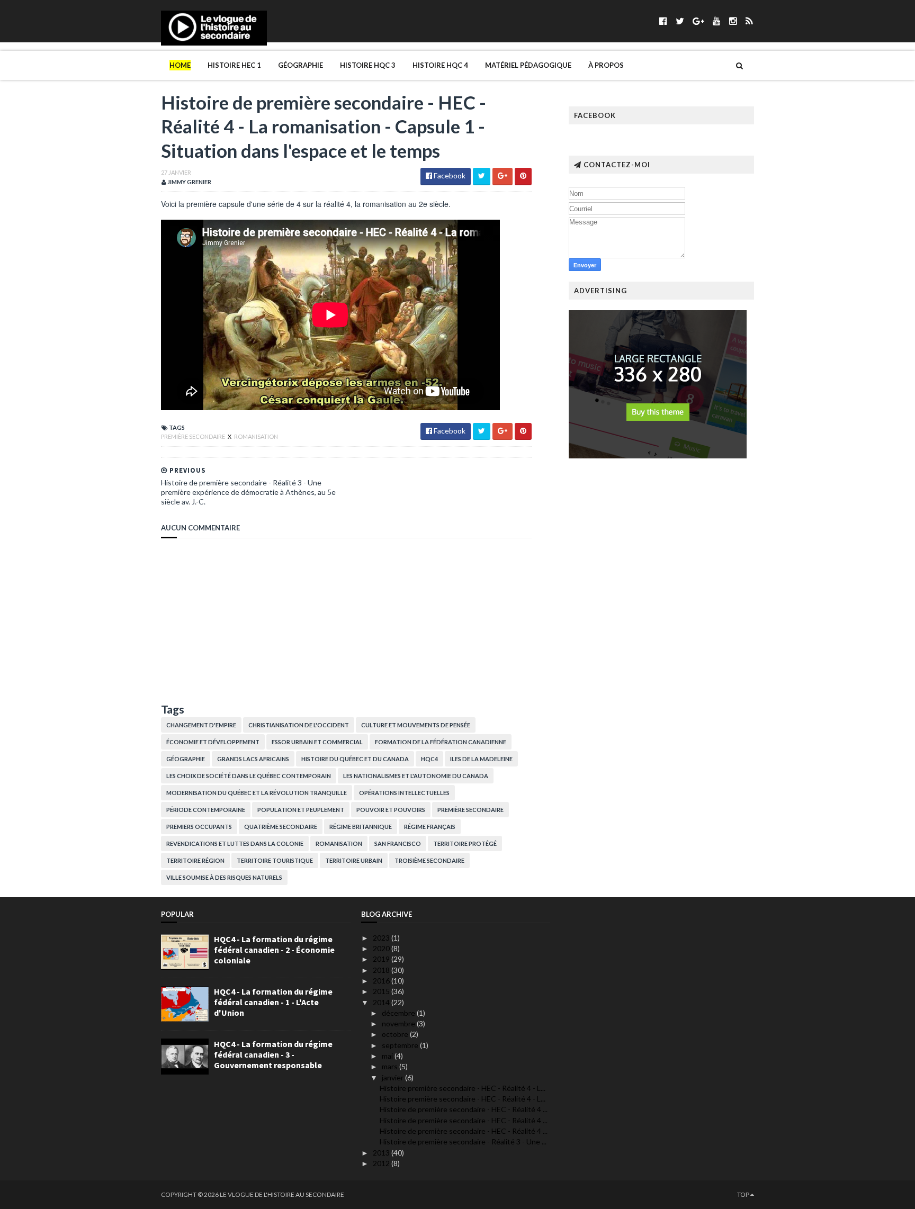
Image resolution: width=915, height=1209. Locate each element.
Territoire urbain (353, 860)
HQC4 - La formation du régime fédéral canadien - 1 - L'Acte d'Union (273, 1002)
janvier (393, 1077)
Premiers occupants (199, 826)
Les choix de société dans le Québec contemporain (248, 775)
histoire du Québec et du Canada (355, 758)
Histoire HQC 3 (368, 65)
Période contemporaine (205, 809)
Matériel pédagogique (528, 65)
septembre (401, 1045)
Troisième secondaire (429, 860)
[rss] (749, 21)
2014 (382, 1002)
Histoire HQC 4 (440, 65)
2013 (382, 1152)
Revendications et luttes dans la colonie (234, 843)
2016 (382, 980)
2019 (382, 958)
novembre (399, 1023)
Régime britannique (360, 826)
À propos (606, 65)
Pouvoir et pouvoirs (390, 809)
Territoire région (195, 860)
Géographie (300, 65)
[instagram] (733, 21)
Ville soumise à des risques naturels (224, 877)
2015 (382, 991)
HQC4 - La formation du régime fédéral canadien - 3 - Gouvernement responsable (273, 1054)
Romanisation (256, 436)
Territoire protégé (465, 843)
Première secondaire (193, 436)
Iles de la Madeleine (481, 758)
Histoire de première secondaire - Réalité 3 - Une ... (463, 1141)
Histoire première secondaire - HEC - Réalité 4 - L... (462, 1088)
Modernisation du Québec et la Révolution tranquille (256, 792)
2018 (382, 970)
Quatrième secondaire (280, 826)
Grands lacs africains (253, 758)
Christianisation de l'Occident (298, 724)
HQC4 (429, 758)
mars (390, 1066)
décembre (399, 1012)
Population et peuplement (300, 809)
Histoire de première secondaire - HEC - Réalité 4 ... (464, 1109)
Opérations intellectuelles (404, 792)
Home (180, 65)
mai (388, 1055)
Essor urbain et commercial (317, 741)
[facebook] (663, 21)
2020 (382, 948)
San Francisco (397, 843)
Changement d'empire (201, 724)
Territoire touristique (275, 860)
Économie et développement (212, 741)
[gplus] (698, 21)
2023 (382, 937)
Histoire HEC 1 (234, 65)
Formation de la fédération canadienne (440, 741)
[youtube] (716, 21)
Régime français (429, 826)
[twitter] (680, 21)
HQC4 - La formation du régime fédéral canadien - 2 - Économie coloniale (274, 950)
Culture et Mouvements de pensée (415, 724)
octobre (396, 1034)
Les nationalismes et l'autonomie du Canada (415, 775)
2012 (382, 1163)
